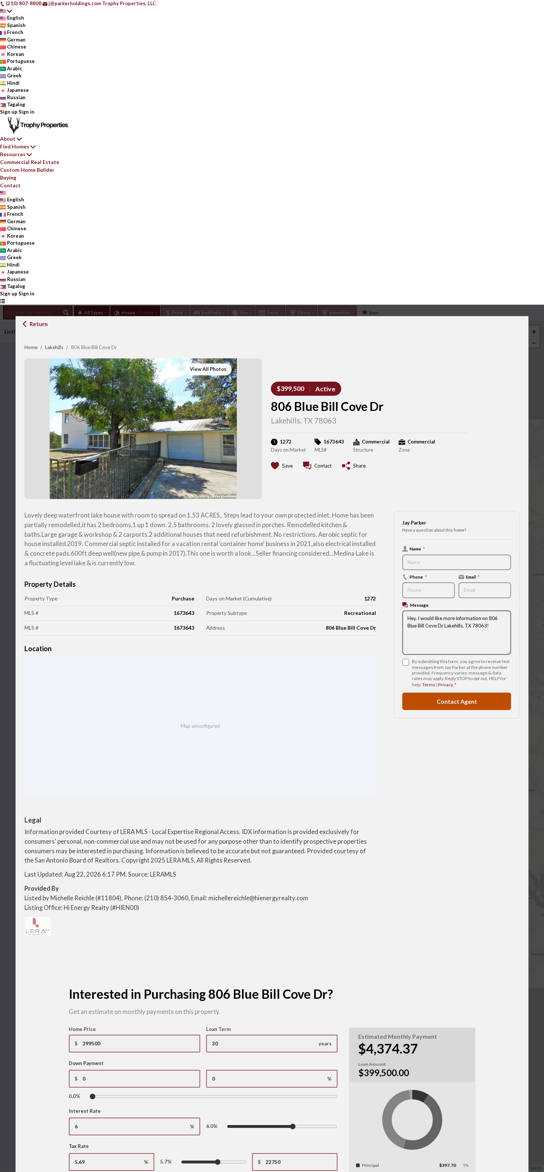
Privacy (445, 684)
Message (419, 604)
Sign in (26, 112)
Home (30, 347)
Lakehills (54, 347)
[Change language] (6, 11)
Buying (8, 177)
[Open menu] (2, 301)
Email (473, 576)
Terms (428, 684)
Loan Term (218, 1029)
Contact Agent (457, 701)
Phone (418, 576)
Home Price (82, 1029)
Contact (10, 185)
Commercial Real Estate (29, 162)
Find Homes (14, 146)
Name (417, 548)
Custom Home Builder (27, 170)
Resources (13, 154)
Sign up (8, 112)
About (8, 138)
